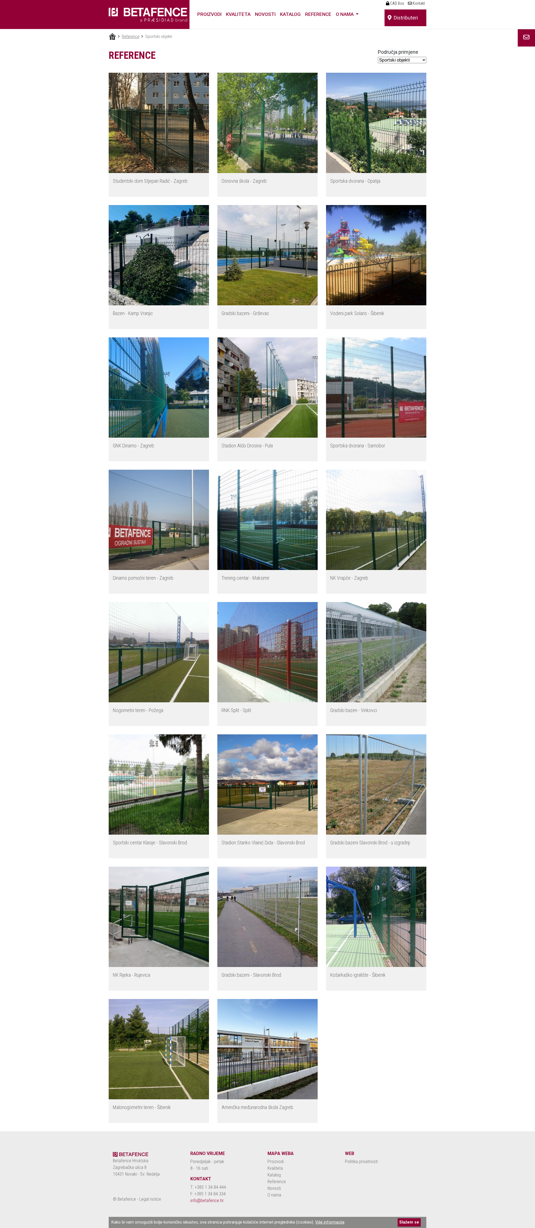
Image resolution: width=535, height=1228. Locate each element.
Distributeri (404, 18)
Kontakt (418, 3)
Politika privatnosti (361, 1161)
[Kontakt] (526, 37)
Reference (130, 36)
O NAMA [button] (345, 14)
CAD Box (396, 3)
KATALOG (290, 14)
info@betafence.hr (207, 1200)
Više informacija (329, 1222)
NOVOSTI (265, 14)
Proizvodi (276, 1161)
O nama (274, 1195)
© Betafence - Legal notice (137, 1199)
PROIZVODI (209, 14)
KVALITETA (238, 14)
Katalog (274, 1175)
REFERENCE (318, 14)
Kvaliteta (275, 1168)
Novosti (274, 1188)
